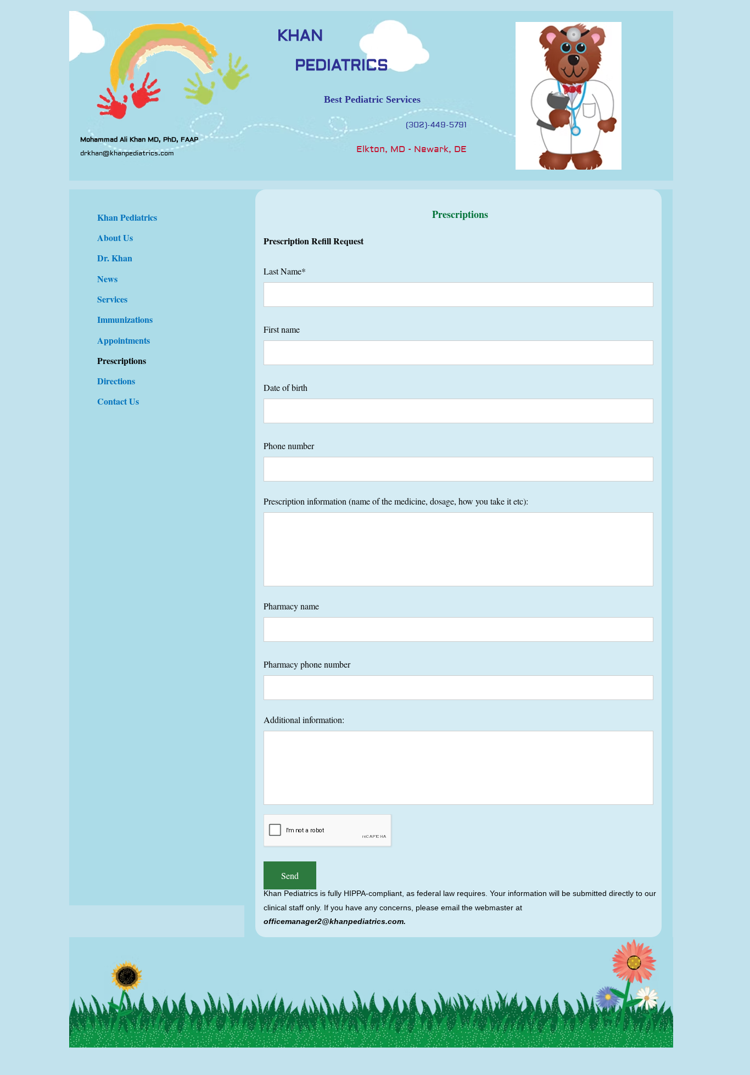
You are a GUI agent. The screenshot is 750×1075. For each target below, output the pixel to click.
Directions (116, 380)
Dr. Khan (114, 257)
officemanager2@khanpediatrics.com (334, 921)
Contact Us (118, 401)
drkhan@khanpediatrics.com (127, 153)
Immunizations (125, 319)
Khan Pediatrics (127, 217)
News (107, 278)
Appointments (123, 340)
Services (112, 299)
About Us (115, 237)
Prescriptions (121, 360)
